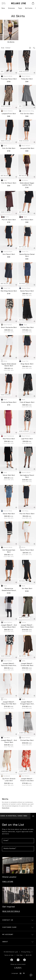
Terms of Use (8, 955)
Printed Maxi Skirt (27, 740)
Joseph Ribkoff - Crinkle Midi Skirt (27, 664)
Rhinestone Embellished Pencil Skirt (9, 590)
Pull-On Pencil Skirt (9, 183)
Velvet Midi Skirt (9, 475)
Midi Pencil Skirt (9, 439)
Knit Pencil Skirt (27, 220)
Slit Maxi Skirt (27, 588)
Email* (6, 840)
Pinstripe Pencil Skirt (9, 79)
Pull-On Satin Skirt (9, 220)
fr (24, 973)
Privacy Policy (25, 952)
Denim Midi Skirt (9, 514)
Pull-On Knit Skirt (27, 113)
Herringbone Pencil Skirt (27, 476)
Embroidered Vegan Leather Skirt (27, 184)
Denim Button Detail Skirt (27, 255)
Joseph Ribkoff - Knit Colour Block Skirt (9, 626)
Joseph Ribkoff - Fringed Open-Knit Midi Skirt (27, 703)
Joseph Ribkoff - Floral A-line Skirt (27, 780)
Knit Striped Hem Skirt (9, 551)
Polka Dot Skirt (27, 79)
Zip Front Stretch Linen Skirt (8, 780)
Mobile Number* (10, 848)
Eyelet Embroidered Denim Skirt (9, 365)
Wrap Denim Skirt (27, 364)
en (20, 973)
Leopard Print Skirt (9, 113)
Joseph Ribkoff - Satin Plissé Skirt (27, 626)
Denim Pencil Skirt (27, 291)
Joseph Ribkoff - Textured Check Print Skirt (9, 665)
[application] (31, 975)
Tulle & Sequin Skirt (27, 402)
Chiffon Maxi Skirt (27, 327)
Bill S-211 (29, 955)
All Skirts (10, 42)
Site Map (19, 955)
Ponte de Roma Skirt (8, 402)
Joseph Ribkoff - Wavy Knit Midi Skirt (9, 703)
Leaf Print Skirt (27, 439)
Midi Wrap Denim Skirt (9, 291)
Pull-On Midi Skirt (8, 148)
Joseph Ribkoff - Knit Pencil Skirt (9, 741)
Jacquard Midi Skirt (27, 148)
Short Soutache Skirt (9, 327)
